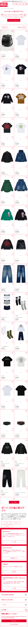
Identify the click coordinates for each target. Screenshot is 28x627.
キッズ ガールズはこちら (13, 20)
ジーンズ (6, 522)
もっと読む (14, 541)
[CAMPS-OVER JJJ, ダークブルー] (21, 157)
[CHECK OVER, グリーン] (7, 186)
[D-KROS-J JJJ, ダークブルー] (21, 274)
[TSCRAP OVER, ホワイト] (7, 390)
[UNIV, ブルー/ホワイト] (21, 332)
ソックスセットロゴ (18, 317)
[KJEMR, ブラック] (21, 244)
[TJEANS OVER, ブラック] (7, 361)
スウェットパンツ (4, 492)
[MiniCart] (23, 4)
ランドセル (3, 54)
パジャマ (16, 346)
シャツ (2, 171)
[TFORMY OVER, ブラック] (7, 98)
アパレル (16, 522)
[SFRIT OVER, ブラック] (7, 244)
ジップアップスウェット (19, 463)
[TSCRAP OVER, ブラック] (21, 390)
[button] (14, 1)
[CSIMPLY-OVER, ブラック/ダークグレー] (7, 157)
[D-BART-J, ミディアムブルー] (7, 274)
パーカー (16, 200)
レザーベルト (3, 434)
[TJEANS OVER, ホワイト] (21, 40)
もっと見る (14, 502)
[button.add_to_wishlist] (12, 31)
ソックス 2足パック (4, 346)
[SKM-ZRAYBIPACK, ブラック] (21, 303)
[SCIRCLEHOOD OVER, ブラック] (7, 449)
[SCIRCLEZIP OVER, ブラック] (21, 449)
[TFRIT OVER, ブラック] (7, 127)
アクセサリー (7, 526)
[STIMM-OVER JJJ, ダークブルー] (21, 186)
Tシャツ (16, 54)
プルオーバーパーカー (5, 463)
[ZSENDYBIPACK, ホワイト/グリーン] (7, 332)
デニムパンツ (3, 288)
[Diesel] (3, 5)
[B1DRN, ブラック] (7, 420)
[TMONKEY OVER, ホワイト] (21, 127)
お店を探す (14, 571)
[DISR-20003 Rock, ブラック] (7, 40)
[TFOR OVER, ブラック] (21, 69)
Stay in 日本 (14, 620)
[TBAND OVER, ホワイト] (21, 361)
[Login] (20, 4)
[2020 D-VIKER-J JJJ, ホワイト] (21, 478)
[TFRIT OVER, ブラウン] (21, 98)
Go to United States (14, 624)
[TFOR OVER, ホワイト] (7, 69)
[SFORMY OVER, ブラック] (21, 215)
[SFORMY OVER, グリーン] (7, 215)
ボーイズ (6, 8)
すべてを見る (11, 8)
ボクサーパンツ (4, 317)
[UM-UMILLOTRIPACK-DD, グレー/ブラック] (7, 303)
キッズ (2, 8)
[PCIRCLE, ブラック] (7, 478)
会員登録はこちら (14, 558)
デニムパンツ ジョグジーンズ (20, 492)
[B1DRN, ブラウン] (21, 420)
